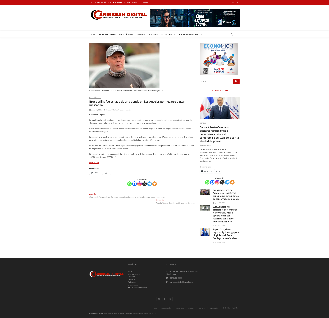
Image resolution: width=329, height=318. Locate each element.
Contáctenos (143, 2)
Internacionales (107, 34)
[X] (144, 183)
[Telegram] (149, 183)
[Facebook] (134, 183)
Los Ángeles (119, 110)
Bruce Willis (110, 110)
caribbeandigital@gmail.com (181, 282)
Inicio (93, 34)
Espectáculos (126, 34)
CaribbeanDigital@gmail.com (126, 2)
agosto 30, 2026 (206, 145)
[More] (154, 183)
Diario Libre (94, 162)
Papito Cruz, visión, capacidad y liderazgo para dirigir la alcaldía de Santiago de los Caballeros (226, 234)
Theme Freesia (119, 313)
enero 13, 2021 (96, 110)
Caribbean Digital (96, 313)
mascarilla (127, 110)
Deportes (140, 34)
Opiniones (153, 34)
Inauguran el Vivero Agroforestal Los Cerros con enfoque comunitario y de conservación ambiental (226, 194)
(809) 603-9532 (175, 278)
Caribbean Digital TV (191, 34)
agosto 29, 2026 (219, 242)
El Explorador (168, 34)
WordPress (128, 313)
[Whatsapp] (129, 183)
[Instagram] (139, 183)
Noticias (203, 123)
